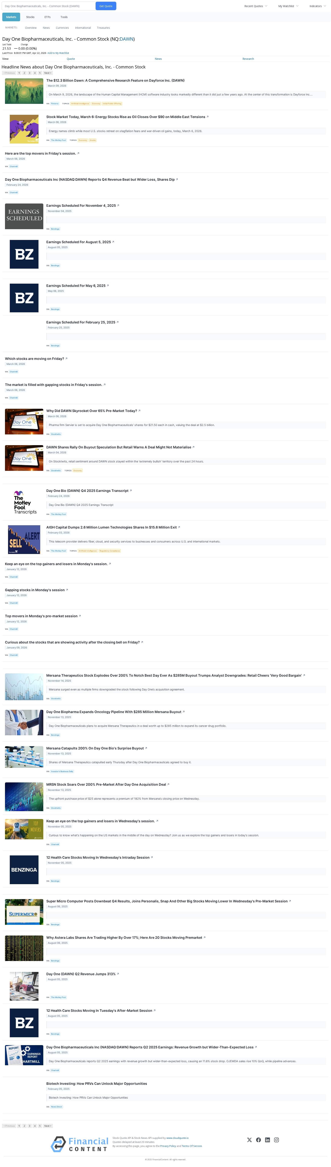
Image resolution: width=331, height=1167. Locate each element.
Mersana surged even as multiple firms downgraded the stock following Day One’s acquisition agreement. (117, 689)
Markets (11, 17)
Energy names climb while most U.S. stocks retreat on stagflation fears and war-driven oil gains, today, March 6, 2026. (126, 131)
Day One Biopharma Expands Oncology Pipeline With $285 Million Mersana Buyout (115, 712)
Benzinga (55, 229)
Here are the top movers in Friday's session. (42, 153)
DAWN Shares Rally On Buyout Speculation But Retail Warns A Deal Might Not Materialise (120, 447)
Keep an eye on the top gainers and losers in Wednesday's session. (102, 821)
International (83, 28)
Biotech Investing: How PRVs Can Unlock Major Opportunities (96, 1084)
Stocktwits (56, 434)
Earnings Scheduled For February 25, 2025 (82, 322)
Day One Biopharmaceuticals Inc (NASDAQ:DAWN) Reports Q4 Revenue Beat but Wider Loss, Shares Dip (91, 179)
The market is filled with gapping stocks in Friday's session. (55, 385)
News (46, 28)
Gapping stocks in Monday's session (36, 590)
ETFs (47, 17)
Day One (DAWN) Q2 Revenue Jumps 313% (82, 974)
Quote (71, 59)
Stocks (30, 17)
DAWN (126, 39)
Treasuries (103, 28)
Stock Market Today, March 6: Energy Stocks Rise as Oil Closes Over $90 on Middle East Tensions (127, 117)
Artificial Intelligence (80, 104)
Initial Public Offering (112, 104)
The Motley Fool (58, 140)
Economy (96, 104)
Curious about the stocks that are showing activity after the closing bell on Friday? (74, 642)
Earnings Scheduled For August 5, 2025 (80, 242)
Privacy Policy (168, 1146)
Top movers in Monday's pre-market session (43, 616)
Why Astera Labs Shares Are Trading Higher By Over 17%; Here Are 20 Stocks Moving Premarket (126, 938)
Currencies (62, 28)
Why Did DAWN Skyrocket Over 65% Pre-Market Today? (93, 411)
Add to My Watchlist (58, 53)
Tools (64, 17)
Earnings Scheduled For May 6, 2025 (77, 286)
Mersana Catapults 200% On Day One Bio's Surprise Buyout (96, 748)
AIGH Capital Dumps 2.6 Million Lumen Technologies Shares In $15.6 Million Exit (113, 527)
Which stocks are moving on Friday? (36, 359)
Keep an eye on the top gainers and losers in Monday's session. (58, 564)
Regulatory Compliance (110, 551)
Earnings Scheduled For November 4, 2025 (83, 206)
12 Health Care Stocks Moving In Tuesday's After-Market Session (101, 1011)
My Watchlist (286, 6)
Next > (47, 73)
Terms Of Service (192, 1146)
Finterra (54, 104)
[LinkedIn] (267, 1144)
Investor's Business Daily (62, 771)
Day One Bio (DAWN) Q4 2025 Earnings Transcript (89, 491)
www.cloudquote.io (177, 1138)
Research (248, 59)
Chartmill (13, 166)
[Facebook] (258, 1144)
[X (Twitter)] (249, 1144)
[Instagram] (276, 1144)
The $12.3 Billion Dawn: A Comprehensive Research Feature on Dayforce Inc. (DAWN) (115, 80)
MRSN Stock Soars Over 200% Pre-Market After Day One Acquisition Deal (108, 784)
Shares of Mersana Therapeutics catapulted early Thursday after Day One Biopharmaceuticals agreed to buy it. (120, 762)
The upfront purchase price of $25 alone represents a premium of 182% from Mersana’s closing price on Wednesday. (124, 798)
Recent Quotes (253, 6)
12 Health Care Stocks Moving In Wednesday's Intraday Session (99, 857)
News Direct (56, 1107)
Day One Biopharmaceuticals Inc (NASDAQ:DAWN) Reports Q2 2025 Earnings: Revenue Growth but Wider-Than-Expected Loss (151, 1047)
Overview (31, 28)
